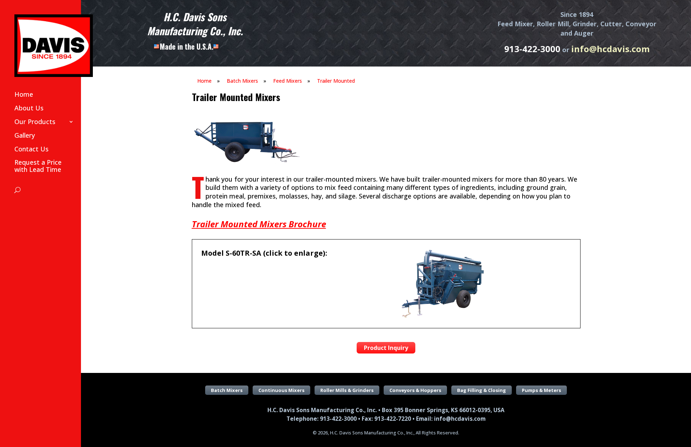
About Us (29, 108)
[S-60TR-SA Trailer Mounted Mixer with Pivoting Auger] (441, 317)
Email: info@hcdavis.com (450, 419)
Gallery (24, 135)
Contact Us (31, 149)
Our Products (34, 121)
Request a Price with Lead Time (38, 166)
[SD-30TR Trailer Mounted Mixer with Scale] (246, 162)
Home (23, 94)
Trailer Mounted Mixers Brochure (259, 224)
